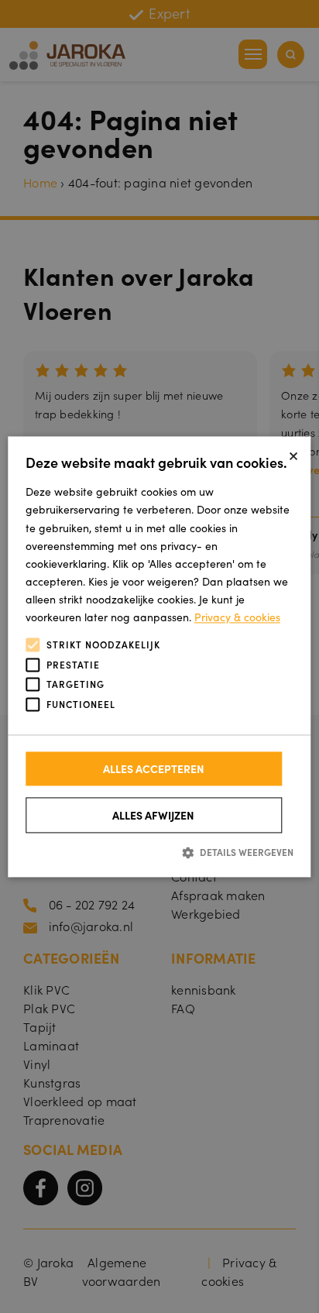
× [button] (293, 453)
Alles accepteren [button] (153, 769)
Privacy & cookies (237, 616)
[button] (159, 852)
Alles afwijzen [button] (153, 815)
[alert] (159, 656)
